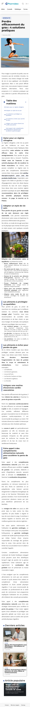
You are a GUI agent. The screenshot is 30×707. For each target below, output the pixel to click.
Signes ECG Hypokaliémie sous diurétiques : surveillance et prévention (16, 646)
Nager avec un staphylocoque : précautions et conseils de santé (13, 687)
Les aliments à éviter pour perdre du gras (15, 119)
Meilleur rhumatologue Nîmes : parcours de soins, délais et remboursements (16, 671)
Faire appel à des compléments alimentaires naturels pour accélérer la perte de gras (15, 129)
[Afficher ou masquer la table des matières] (25, 102)
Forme (6, 643)
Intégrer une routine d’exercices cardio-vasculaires (15, 124)
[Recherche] (23, 3)
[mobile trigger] (3, 3)
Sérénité (6, 18)
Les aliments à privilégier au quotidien (14, 114)
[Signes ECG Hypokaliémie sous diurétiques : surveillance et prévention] (15, 635)
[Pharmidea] (12, 3)
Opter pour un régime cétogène (15, 107)
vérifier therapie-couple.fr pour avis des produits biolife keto (15, 175)
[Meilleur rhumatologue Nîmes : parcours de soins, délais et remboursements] (15, 659)
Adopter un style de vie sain (14, 110)
